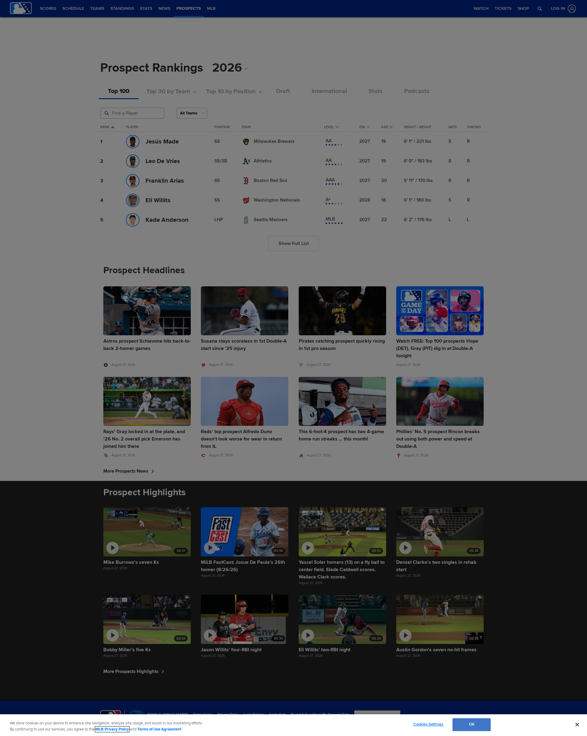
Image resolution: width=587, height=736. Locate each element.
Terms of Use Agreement (159, 729)
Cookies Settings (428, 724)
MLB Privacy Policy (112, 729)
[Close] (577, 724)
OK (471, 724)
